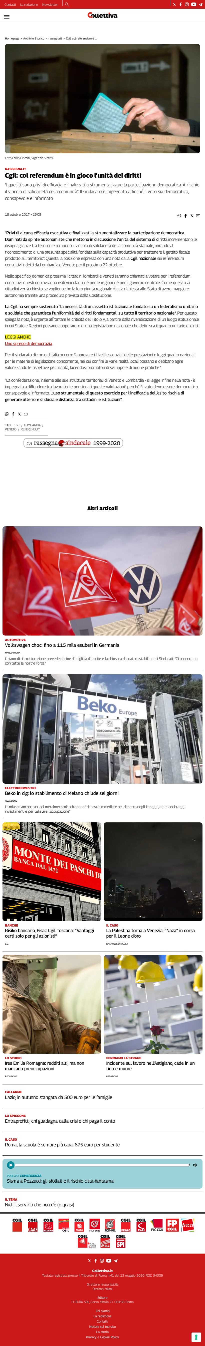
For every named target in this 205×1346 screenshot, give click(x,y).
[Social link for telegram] (200, 4)
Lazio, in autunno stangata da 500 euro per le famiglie (58, 1097)
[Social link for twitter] (174, 4)
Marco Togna (12, 652)
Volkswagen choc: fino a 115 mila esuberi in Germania (62, 645)
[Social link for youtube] (193, 4)
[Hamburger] (7, 17)
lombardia (32, 425)
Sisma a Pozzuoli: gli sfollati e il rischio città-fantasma (60, 1181)
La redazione (29, 4)
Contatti (10, 4)
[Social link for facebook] (180, 4)
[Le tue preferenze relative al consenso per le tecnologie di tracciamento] (196, 1337)
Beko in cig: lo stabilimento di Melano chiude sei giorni (61, 793)
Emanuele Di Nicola (117, 943)
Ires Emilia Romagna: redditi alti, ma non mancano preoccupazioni (44, 1065)
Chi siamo (103, 1311)
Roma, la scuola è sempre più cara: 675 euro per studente (62, 1144)
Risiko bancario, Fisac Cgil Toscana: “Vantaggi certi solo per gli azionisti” (49, 933)
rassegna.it (55, 38)
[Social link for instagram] (187, 4)
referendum (30, 429)
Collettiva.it (102, 1271)
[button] (179, 216)
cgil (17, 425)
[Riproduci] (10, 1165)
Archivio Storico (33, 38)
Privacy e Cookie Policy (102, 1337)
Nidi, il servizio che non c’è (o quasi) (39, 1204)
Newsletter (50, 4)
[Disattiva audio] (195, 1165)
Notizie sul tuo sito (102, 1327)
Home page (12, 38)
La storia (102, 1332)
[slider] (101, 1165)
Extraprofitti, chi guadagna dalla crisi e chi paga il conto (60, 1121)
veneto (10, 429)
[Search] (67, 4)
